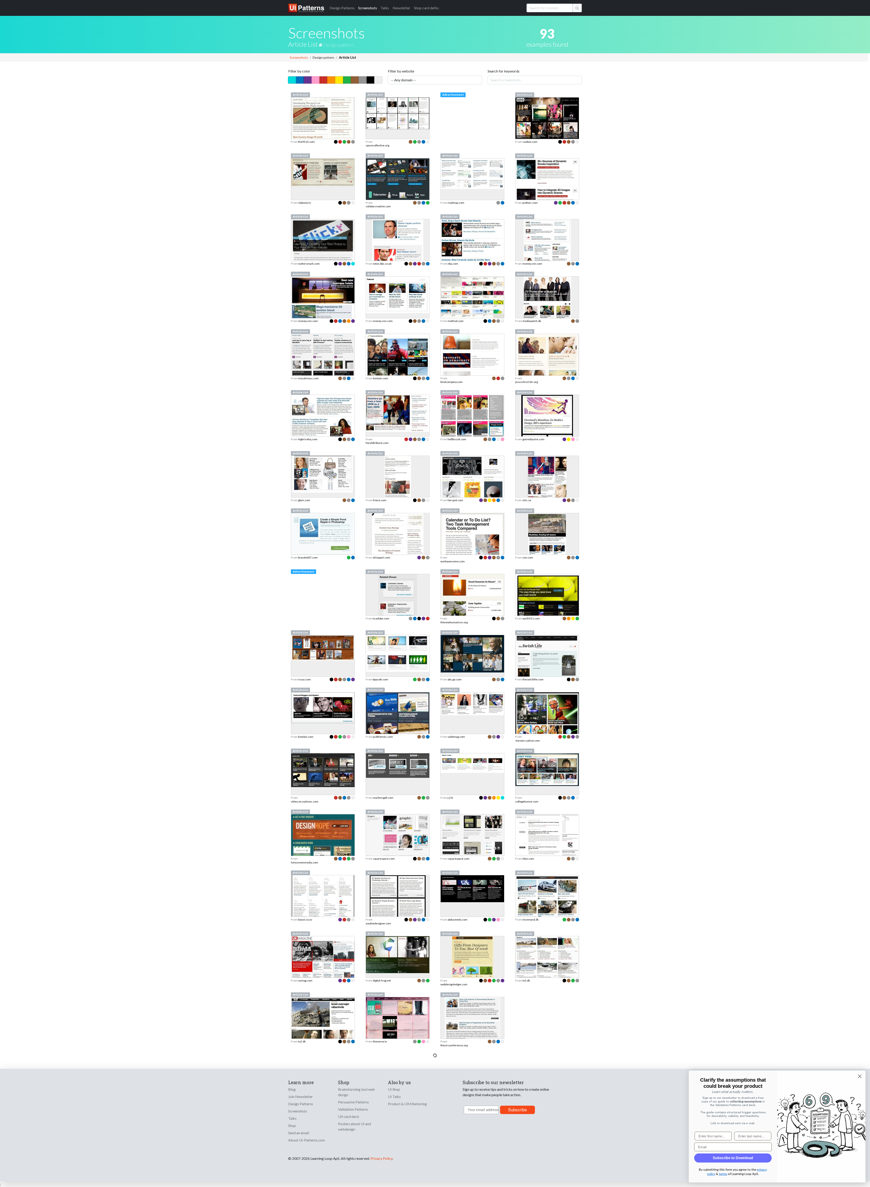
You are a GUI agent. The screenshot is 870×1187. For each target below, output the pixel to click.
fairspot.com (455, 500)
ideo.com (528, 858)
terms (723, 1174)
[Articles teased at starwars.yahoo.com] (547, 716)
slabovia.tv (304, 202)
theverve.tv (380, 1041)
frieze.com (379, 500)
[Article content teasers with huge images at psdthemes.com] (397, 722)
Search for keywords (504, 71)
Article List (303, 44)
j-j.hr (450, 797)
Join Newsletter (300, 1096)
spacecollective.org (377, 145)
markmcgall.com (383, 797)
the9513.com (306, 141)
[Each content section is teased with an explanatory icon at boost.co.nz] (323, 898)
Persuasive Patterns (353, 1102)
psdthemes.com (383, 736)
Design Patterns (300, 1104)
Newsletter (401, 8)
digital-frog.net (382, 980)
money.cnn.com (532, 263)
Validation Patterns (353, 1109)
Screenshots (367, 8)
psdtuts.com (530, 202)
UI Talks (394, 1096)
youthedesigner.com (378, 923)
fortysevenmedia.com (304, 862)
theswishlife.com (533, 679)
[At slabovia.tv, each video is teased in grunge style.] (323, 171)
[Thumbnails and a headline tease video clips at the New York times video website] (323, 770)
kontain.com (380, 378)
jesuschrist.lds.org (526, 382)
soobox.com (529, 141)
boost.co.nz (305, 919)
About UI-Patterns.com (306, 1140)
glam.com (304, 500)
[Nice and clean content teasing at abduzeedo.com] (472, 888)
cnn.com (527, 557)
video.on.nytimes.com (304, 801)
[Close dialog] (860, 1076)
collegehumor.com (526, 801)
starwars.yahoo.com (527, 740)
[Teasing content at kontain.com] (323, 707)
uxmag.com (305, 980)
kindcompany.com (451, 382)
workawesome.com (452, 561)
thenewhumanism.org (454, 622)
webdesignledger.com (453, 984)
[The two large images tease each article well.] (397, 954)
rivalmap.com (456, 202)
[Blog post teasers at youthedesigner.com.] (398, 909)
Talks (385, 8)
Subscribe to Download (733, 1158)
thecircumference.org (454, 1045)
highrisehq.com (307, 439)
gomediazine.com (533, 439)
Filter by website (401, 71)
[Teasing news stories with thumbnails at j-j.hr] (472, 762)
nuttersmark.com (309, 263)
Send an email (298, 1133)
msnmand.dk (530, 919)
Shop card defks (426, 8)
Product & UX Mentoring (407, 1104)
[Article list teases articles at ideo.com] (547, 834)
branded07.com (308, 557)
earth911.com (531, 618)
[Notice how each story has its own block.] (547, 428)
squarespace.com (384, 858)
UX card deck (348, 1116)
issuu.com (304, 679)
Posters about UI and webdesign (354, 1126)
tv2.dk (526, 980)
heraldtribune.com (377, 443)
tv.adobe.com (381, 618)
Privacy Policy (381, 1158)
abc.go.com (455, 679)
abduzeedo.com (457, 919)
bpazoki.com (380, 679)
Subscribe (517, 1109)
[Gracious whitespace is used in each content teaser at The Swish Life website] (547, 662)
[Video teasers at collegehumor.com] (547, 769)
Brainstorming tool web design (356, 1092)
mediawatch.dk (531, 321)
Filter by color (299, 71)
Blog (292, 1089)
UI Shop (394, 1089)
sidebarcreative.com (378, 206)
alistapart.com (381, 557)
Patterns (342, 8)
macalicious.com (308, 378)
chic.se (526, 500)
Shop (292, 1125)
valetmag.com (456, 736)
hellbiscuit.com (457, 439)
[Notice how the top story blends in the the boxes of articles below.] (323, 964)
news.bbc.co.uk (382, 263)
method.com (456, 321)
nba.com (453, 263)
